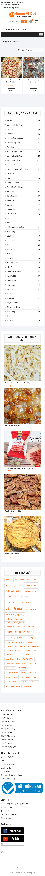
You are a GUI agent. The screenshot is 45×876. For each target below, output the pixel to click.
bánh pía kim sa (30, 591)
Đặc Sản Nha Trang (8, 736)
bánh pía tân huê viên (17, 602)
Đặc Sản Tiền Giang (8, 743)
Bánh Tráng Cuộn (30, 609)
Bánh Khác (11, 134)
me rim (23, 672)
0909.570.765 (7, 811)
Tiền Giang (11, 312)
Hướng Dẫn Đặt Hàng (8, 764)
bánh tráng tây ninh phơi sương (19, 637)
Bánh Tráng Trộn (28, 627)
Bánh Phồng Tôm (13, 143)
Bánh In (10, 129)
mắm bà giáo (11, 677)
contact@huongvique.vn (11, 8)
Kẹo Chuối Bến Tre (23, 655)
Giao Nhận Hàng (6, 768)
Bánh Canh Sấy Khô (14, 125)
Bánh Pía (10, 147)
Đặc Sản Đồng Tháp (8, 729)
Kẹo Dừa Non (33, 663)
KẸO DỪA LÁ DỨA (30, 650)
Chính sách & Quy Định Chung (11, 775)
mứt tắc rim (34, 682)
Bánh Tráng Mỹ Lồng (15, 152)
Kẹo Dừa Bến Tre (25, 659)
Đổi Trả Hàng (5, 771)
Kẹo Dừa (10, 659)
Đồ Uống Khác (12, 196)
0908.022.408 (7, 807)
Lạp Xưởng (11, 240)
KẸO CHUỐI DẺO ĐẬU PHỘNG (29, 646)
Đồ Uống (10, 192)
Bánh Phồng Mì (31, 580)
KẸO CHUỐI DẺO (11, 646)
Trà (8, 316)
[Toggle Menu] (41, 34)
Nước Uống (11, 280)
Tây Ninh (10, 298)
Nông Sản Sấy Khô (14, 272)
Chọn (11, 90)
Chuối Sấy (11, 174)
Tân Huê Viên (12, 294)
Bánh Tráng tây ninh (19, 632)
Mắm (9, 245)
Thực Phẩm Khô (13, 303)
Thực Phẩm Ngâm (14, 307)
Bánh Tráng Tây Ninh (15, 156)
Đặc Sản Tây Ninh (7, 732)
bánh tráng (14, 608)
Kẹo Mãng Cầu (10, 668)
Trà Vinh (10, 320)
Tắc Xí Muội (27, 686)
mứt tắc (24, 682)
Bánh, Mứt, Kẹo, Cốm (15, 160)
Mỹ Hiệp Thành (12, 263)
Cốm (9, 178)
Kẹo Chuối (9, 655)
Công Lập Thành (13, 183)
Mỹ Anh (10, 258)
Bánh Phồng (19, 580)
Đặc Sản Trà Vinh (7, 740)
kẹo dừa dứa (9, 663)
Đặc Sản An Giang (7, 725)
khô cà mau (32, 642)
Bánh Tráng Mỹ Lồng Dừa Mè (15, 623)
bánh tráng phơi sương (13, 627)
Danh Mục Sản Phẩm (15, 187)
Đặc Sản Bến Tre (7, 715)
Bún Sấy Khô (12, 165)
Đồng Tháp (11, 200)
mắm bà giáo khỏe (29, 677)
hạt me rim (9, 642)
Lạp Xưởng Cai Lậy (12, 672)
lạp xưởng (22, 668)
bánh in (8, 580)
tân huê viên (15, 686)
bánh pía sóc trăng (18, 596)
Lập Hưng (10, 236)
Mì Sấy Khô (11, 249)
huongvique (6, 818)
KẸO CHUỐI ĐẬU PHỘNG (14, 650)
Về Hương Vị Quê (7, 757)
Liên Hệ (3, 761)
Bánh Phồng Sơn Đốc (15, 138)
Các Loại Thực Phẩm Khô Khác (19, 169)
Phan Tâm (11, 285)
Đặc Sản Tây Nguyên (8, 747)
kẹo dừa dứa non (20, 663)
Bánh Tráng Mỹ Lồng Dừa (14, 619)
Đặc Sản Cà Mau (7, 718)
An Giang (10, 120)
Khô (8, 223)
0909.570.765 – (16, 5)
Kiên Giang (11, 232)
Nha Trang (11, 267)
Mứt (8, 254)
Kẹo (8, 218)
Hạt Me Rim (11, 209)
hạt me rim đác (20, 642)
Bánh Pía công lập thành (14, 591)
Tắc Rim (10, 289)
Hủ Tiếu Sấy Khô (13, 214)
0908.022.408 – (6, 5)
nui (7, 686)
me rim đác (32, 672)
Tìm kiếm (24, 21)
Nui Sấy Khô (11, 276)
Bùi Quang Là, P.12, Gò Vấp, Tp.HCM (12, 2)
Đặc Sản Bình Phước (8, 722)
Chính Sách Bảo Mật (8, 779)
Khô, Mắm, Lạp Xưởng (15, 227)
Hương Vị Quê (25, 13)
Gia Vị (9, 205)
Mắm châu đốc (12, 682)
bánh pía (31, 585)
